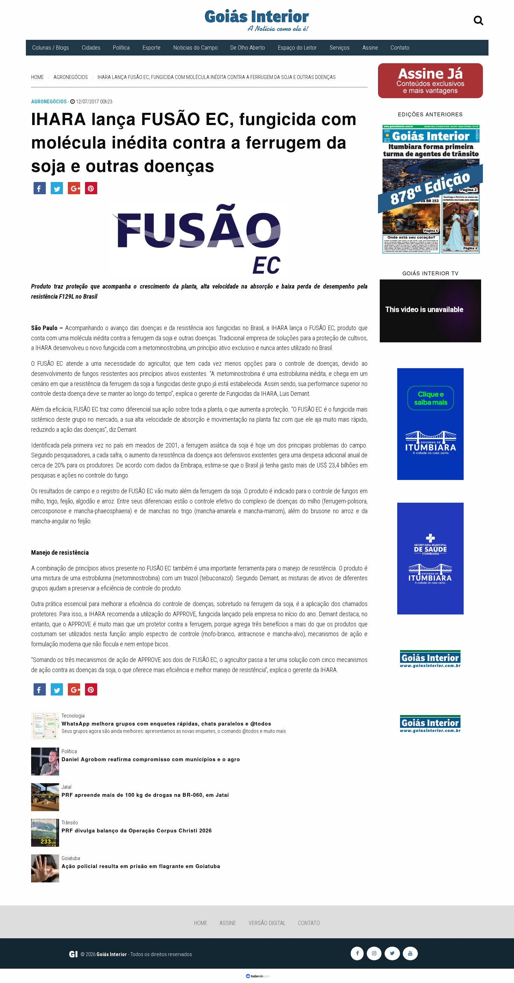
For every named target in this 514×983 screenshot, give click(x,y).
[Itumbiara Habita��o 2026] (430, 424)
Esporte (151, 47)
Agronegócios (49, 102)
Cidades (91, 47)
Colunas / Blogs (50, 47)
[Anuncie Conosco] (430, 658)
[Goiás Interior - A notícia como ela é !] (257, 19)
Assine (370, 47)
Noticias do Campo (195, 47)
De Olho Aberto (247, 47)
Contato (400, 47)
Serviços (340, 47)
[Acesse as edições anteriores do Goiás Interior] (430, 188)
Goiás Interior (112, 954)
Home (200, 923)
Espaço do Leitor (297, 47)
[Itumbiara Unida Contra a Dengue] (430, 558)
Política (121, 47)
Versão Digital (267, 923)
